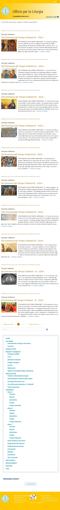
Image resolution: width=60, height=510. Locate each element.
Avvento (12, 394)
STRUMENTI (10, 390)
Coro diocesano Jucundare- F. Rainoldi (20, 384)
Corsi (9, 357)
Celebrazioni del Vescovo (16, 443)
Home (8, 338)
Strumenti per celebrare (34, 30)
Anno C (10, 424)
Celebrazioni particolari (16, 446)
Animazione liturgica (6, 30)
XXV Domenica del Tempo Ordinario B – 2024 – (22, 37)
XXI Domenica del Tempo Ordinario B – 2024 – (22, 154)
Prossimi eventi (11, 479)
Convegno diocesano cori (16, 381)
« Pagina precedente (8, 324)
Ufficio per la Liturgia (28, 11)
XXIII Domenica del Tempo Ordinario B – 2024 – (23, 97)
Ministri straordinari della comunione (20, 371)
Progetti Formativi (13, 352)
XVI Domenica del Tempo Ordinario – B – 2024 (22, 271)
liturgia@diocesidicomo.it (21, 16)
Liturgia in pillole (13, 354)
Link (7, 469)
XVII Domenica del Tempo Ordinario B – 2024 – (22, 240)
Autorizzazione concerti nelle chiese (20, 378)
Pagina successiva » (34, 324)
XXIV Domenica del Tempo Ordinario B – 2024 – (23, 66)
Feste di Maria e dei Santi (16, 441)
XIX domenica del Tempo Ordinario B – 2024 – (22, 183)
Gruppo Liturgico (13, 362)
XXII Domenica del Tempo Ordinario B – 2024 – (22, 125)
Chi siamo (9, 341)
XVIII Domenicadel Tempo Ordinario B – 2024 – (22, 212)
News (27, 30)
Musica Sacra (11, 374)
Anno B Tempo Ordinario (20, 30)
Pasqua (11, 403)
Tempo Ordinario (15, 405)
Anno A (10, 392)
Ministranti (11, 368)
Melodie (10, 452)
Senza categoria (32, 59)
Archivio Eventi (30, 484)
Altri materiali (12, 457)
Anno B (12, 30)
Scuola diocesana (13, 387)
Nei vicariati (10, 460)
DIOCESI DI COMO (51, 17)
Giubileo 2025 (11, 349)
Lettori (10, 365)
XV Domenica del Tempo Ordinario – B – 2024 (22, 300)
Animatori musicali (14, 360)
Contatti (10, 346)
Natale (11, 397)
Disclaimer (39, 502)
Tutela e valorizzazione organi (18, 376)
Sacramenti (11, 449)
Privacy (33, 502)
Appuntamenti (11, 463)
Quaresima (13, 400)
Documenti (11, 455)
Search (47, 329)
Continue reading (45, 51)
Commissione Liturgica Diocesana (19, 343)
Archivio (9, 466)
